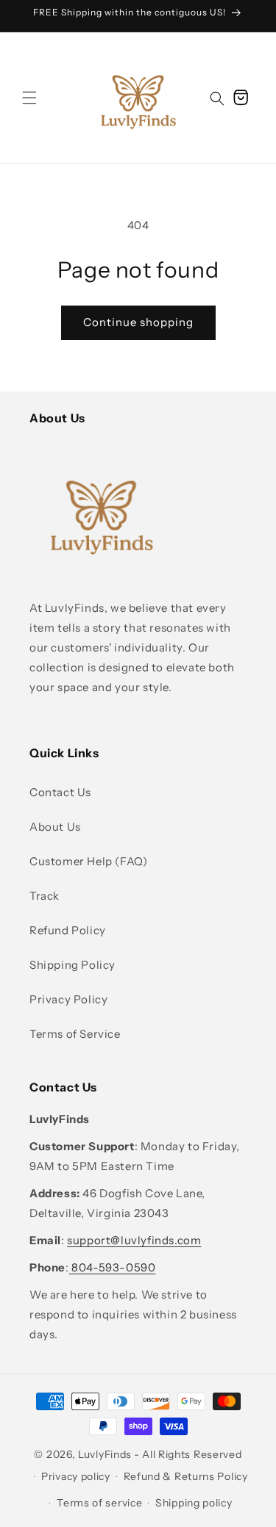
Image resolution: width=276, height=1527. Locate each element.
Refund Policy (67, 930)
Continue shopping (138, 322)
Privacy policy (75, 1476)
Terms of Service (75, 1034)
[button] (29, 98)
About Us (55, 827)
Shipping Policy (72, 965)
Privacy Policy (68, 999)
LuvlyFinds (105, 1454)
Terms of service (99, 1502)
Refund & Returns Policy (186, 1476)
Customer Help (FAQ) (88, 861)
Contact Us (60, 792)
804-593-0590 (112, 1267)
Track (44, 896)
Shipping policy (194, 1502)
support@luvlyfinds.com (134, 1240)
